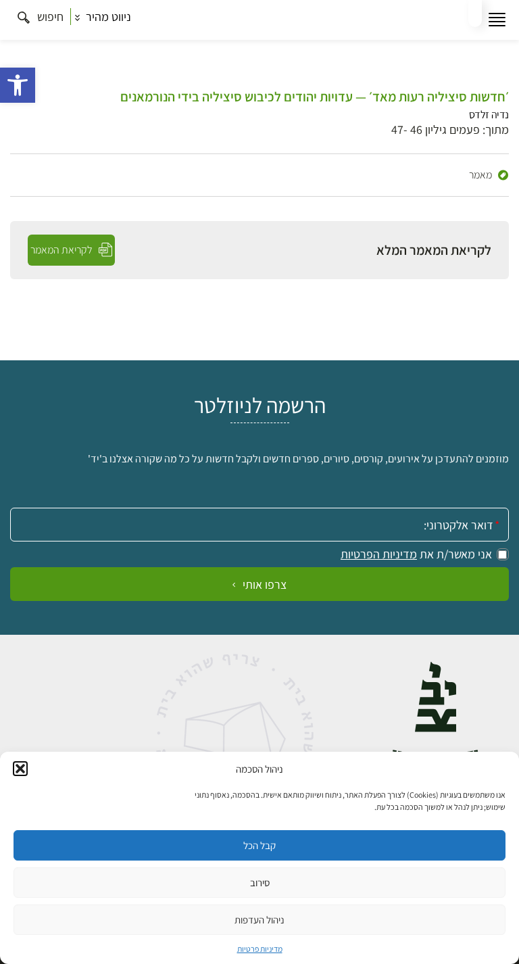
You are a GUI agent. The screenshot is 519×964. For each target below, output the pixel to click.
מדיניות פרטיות (259, 949)
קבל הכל (259, 845)
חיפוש (49, 16)
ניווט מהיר (107, 16)
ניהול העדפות (259, 919)
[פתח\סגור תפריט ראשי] (497, 20)
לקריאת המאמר (62, 250)
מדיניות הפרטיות (379, 554)
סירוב (260, 882)
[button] (17, 85)
